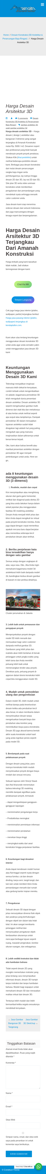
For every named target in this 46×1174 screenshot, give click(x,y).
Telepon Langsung (23, 300)
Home (6, 35)
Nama (9, 1093)
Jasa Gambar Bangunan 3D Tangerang (15, 1023)
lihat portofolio (24, 157)
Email (9, 1106)
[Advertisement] (23, 76)
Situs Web (10, 1120)
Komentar (11, 1063)
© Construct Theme (11, 1170)
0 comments (23, 118)
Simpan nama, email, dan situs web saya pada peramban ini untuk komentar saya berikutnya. (22, 1140)
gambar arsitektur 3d (29, 125)
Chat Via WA (23, 284)
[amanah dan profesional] (23, 8)
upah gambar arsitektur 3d (16, 128)
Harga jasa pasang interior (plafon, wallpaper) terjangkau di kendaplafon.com (21, 321)
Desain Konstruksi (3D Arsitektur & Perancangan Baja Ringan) (22, 121)
